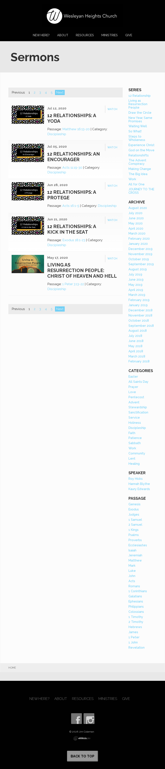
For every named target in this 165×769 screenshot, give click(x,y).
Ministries (109, 35)
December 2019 (140, 249)
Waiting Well (137, 126)
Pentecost (136, 397)
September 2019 (141, 264)
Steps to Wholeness (136, 138)
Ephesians (135, 601)
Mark (132, 565)
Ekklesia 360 (81, 738)
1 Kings (133, 529)
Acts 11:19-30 (72, 167)
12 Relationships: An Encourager (73, 156)
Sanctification (138, 412)
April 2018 (135, 351)
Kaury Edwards (139, 489)
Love (132, 392)
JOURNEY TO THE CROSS (141, 190)
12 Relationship (139, 95)
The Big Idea (137, 174)
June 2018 (136, 341)
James (133, 632)
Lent (131, 458)
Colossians (136, 611)
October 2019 (138, 259)
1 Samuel (135, 519)
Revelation (136, 647)
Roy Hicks (135, 478)
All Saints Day (138, 381)
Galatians (135, 596)
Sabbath (134, 443)
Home (12, 667)
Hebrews (135, 627)
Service (134, 417)
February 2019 (139, 300)
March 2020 (136, 233)
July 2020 (135, 213)
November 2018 (140, 315)
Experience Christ (141, 145)
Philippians (136, 606)
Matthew (135, 560)
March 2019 (136, 295)
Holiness (134, 422)
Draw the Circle (139, 112)
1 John (133, 642)
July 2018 (135, 336)
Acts (131, 581)
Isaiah (132, 550)
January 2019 (138, 305)
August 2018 (137, 330)
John (131, 576)
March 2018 (136, 356)
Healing (134, 463)
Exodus (133, 509)
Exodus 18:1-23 (73, 240)
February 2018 (139, 361)
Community (136, 453)
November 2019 (140, 254)
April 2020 (135, 228)
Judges (133, 514)
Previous (18, 92)
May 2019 (135, 284)
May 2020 (135, 223)
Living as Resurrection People (137, 104)
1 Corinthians (137, 591)
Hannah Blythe (139, 484)
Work (132, 179)
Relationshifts (138, 155)
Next (59, 92)
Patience (135, 438)
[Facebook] (76, 718)
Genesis (134, 504)
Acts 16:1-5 (70, 206)
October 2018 (138, 320)
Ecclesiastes (137, 545)
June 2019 (136, 279)
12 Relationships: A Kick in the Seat (71, 229)
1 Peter (133, 637)
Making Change (139, 169)
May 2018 (135, 346)
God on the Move (141, 150)
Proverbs (135, 540)
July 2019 (135, 274)
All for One (136, 184)
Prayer (133, 387)
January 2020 (138, 243)
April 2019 (135, 290)
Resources (85, 35)
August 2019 (137, 269)
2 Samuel (135, 524)
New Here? (41, 35)
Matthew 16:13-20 (76, 129)
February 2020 (139, 238)
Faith (131, 433)
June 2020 (136, 218)
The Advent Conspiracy (137, 161)
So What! (135, 131)
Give (128, 35)
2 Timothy (135, 622)
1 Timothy (135, 617)
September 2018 (141, 325)
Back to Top (82, 756)
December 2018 (140, 310)
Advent (133, 402)
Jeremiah (135, 555)
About (62, 35)
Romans (134, 586)
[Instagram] (89, 718)
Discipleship (56, 134)
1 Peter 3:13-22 (73, 284)
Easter (133, 376)
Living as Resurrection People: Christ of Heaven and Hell (82, 270)
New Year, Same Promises (140, 119)
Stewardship (137, 407)
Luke (132, 570)
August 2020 (137, 208)
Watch (112, 109)
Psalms (133, 535)
